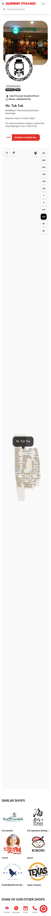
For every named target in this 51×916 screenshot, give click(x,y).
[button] (3, 3)
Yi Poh (5, 858)
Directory (7, 912)
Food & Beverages (13, 86)
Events (25, 912)
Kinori (30, 858)
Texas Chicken (34, 885)
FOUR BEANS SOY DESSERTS (16, 885)
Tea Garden (7, 831)
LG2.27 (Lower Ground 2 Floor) (24, 96)
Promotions (16, 912)
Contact (35, 912)
